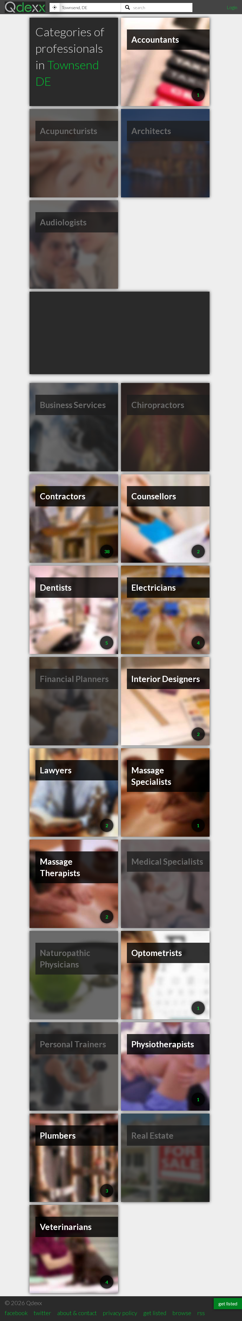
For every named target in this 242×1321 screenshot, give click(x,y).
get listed (154, 1312)
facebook (16, 1312)
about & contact (77, 1312)
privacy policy (120, 1312)
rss (201, 1312)
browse (181, 1312)
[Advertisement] (120, 333)
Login (232, 7)
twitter (42, 1312)
